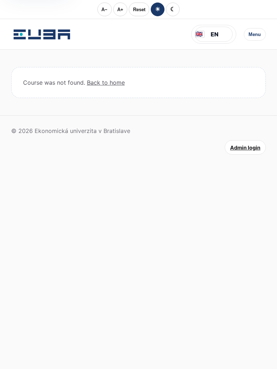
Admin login (245, 148)
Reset (139, 9)
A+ (120, 9)
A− (104, 9)
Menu (255, 34)
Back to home (106, 82)
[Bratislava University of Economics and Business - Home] (41, 34)
